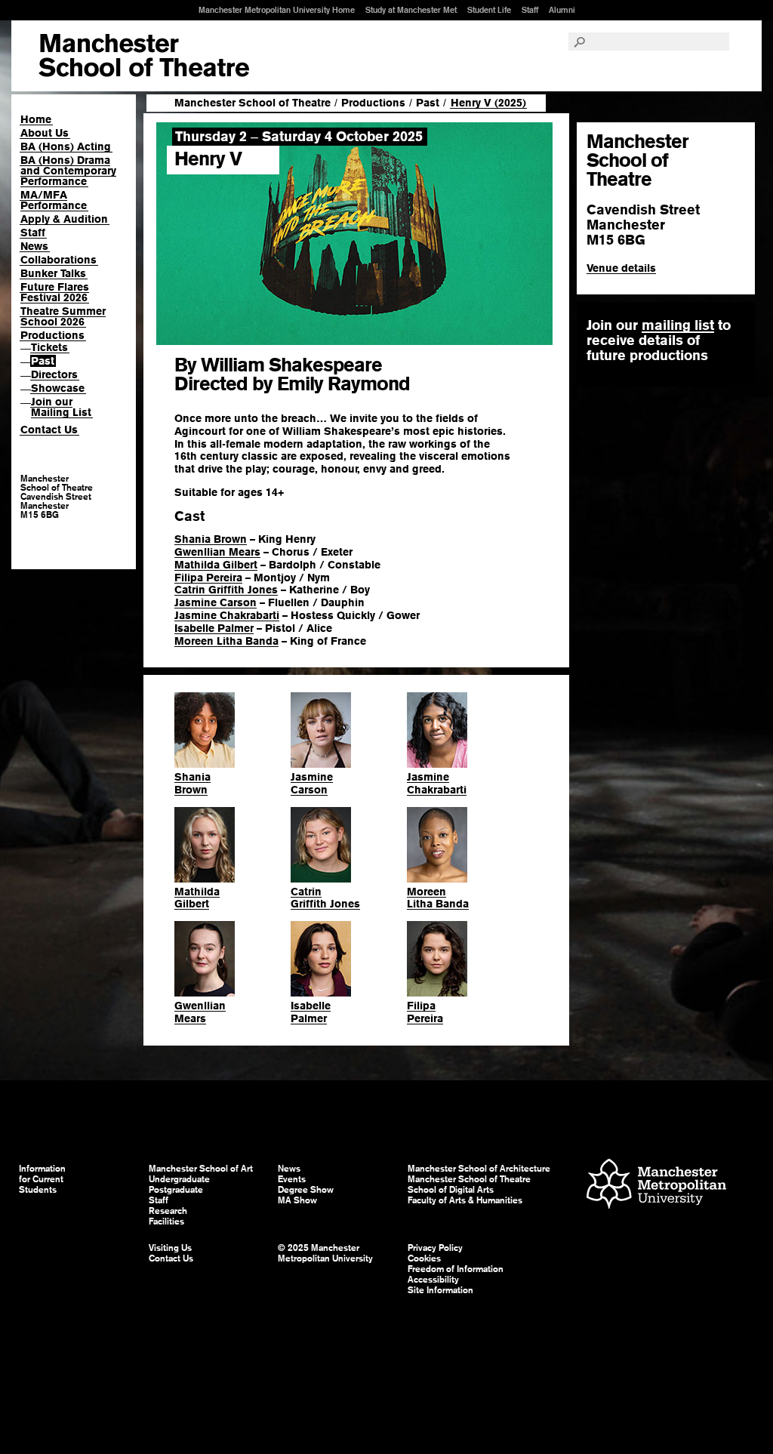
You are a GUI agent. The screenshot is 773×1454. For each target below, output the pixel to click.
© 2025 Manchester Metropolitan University (325, 1253)
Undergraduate (179, 1179)
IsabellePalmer (311, 1012)
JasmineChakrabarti (437, 783)
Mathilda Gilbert (215, 565)
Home (35, 119)
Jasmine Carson (215, 602)
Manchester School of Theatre (252, 103)
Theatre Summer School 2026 (63, 316)
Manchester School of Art (144, 55)
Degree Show (306, 1189)
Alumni (562, 9)
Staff (530, 9)
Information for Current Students (42, 1179)
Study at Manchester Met (411, 9)
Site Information (440, 1290)
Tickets (49, 347)
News (34, 246)
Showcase (58, 388)
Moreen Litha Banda (226, 641)
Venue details (621, 268)
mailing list (678, 325)
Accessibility (433, 1279)
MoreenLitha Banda (438, 898)
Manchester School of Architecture (479, 1168)
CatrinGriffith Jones (325, 898)
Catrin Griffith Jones (226, 590)
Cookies (424, 1258)
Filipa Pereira (208, 577)
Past (42, 361)
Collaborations (58, 260)
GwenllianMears (200, 1012)
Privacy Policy (435, 1248)
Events (292, 1179)
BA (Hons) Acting (65, 146)
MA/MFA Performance (53, 200)
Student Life (489, 9)
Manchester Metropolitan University (656, 1185)
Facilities (166, 1221)
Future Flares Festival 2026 (54, 292)
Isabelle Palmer (214, 628)
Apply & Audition (64, 219)
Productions (52, 335)
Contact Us (49, 430)
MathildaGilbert (197, 898)
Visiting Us (170, 1248)
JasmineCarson (312, 783)
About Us (44, 133)
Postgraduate (176, 1189)
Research (168, 1211)
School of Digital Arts (451, 1189)
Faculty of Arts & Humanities (465, 1200)
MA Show (297, 1200)
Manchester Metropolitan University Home (277, 9)
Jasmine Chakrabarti (226, 615)
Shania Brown (210, 539)
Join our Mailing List (61, 407)
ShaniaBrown (192, 783)
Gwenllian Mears (217, 552)
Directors (54, 374)
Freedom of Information (456, 1269)
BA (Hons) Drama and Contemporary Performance (68, 170)
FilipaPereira (425, 1012)
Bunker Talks (53, 273)
